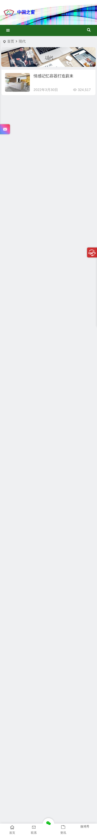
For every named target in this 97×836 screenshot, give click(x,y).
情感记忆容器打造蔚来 (53, 76)
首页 (10, 41)
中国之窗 (26, 12)
